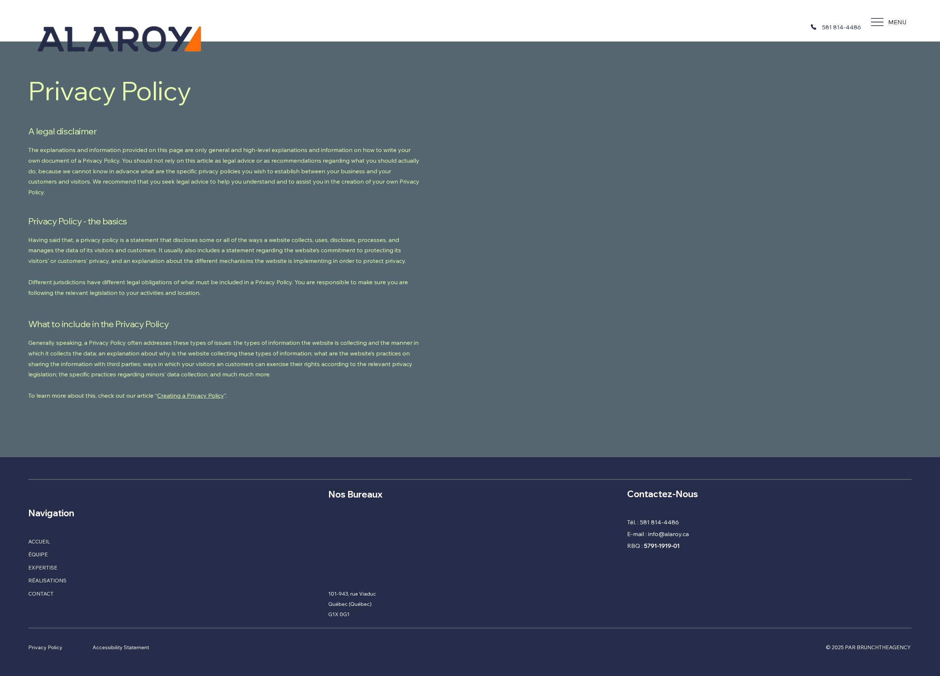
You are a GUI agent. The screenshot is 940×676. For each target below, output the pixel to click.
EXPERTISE (42, 567)
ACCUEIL (39, 541)
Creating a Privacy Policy (190, 395)
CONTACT (41, 593)
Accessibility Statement (121, 647)
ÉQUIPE (38, 554)
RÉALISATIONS (47, 580)
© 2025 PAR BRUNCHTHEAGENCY (869, 647)
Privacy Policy (45, 647)
